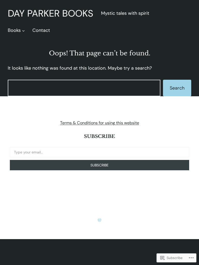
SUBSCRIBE (99, 165)
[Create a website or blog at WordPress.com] (99, 220)
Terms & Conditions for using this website (99, 123)
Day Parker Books (50, 13)
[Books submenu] (23, 30)
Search (177, 88)
